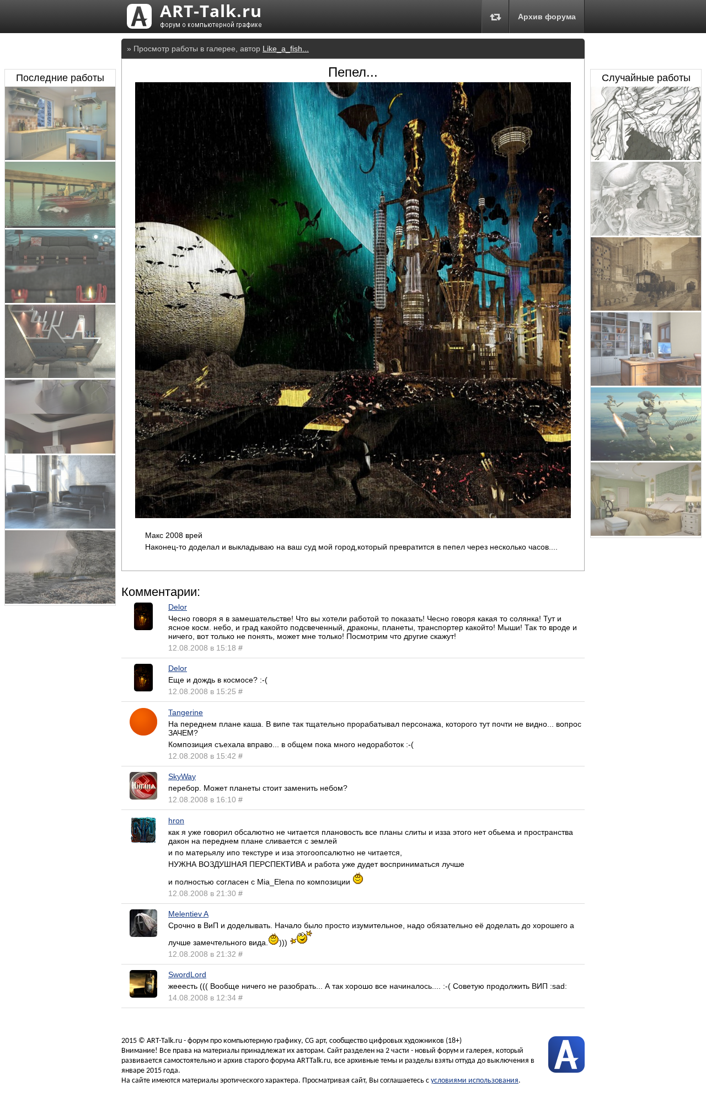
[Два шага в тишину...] (646, 157)
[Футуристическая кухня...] (60, 450)
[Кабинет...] (646, 383)
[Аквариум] (60, 300)
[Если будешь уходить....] (646, 232)
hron (176, 820)
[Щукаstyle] (60, 375)
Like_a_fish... (286, 48)
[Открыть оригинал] (353, 515)
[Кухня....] (60, 157)
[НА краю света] (60, 600)
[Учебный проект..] (60, 525)
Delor (177, 607)
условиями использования (474, 1081)
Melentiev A (188, 913)
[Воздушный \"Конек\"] (646, 458)
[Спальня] (646, 533)
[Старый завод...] (646, 307)
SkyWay (182, 776)
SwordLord (187, 974)
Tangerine (185, 712)
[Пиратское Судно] (60, 225)
